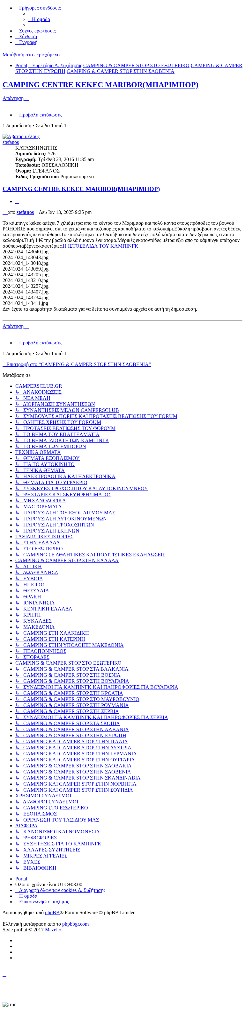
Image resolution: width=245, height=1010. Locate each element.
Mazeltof (54, 929)
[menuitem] (39, 19)
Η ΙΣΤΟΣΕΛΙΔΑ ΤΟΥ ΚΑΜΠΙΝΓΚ (100, 246)
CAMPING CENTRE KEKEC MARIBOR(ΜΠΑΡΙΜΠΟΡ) (100, 85)
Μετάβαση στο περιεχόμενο (31, 54)
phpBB (52, 912)
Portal (21, 65)
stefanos (11, 142)
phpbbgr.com (75, 924)
